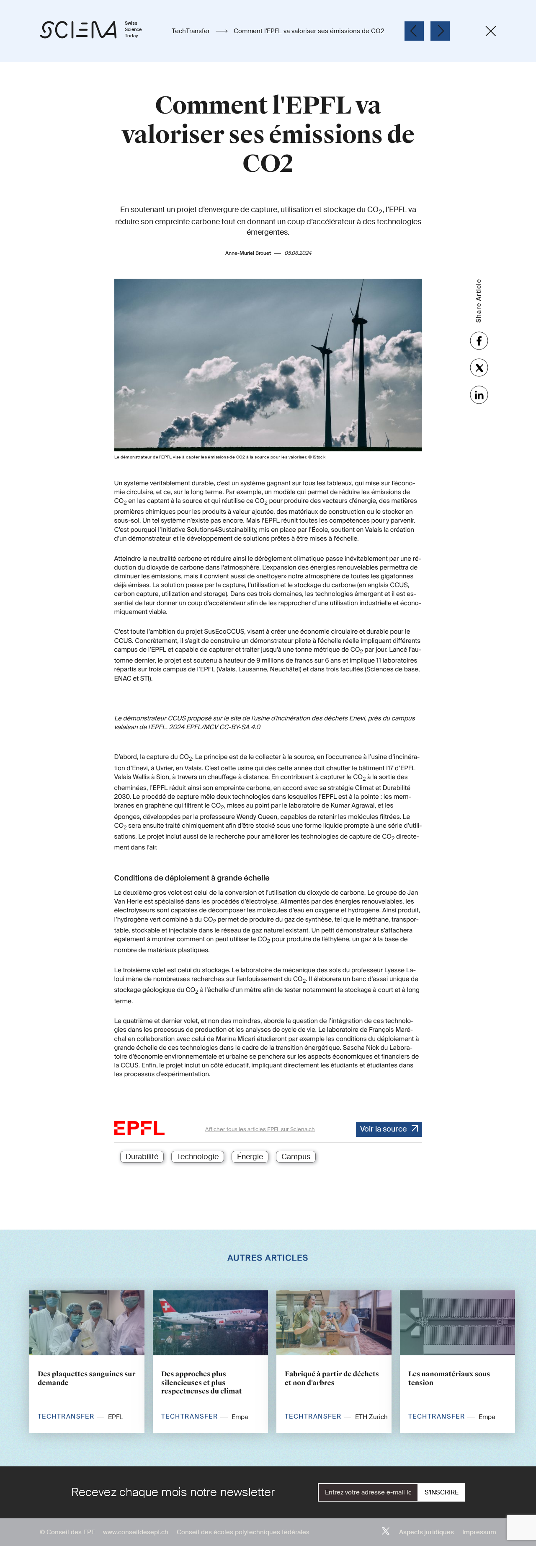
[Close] (490, 31)
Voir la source (383, 1129)
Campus (295, 1157)
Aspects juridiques (426, 1532)
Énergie (250, 1157)
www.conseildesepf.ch (135, 1532)
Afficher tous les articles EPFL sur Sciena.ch (260, 1129)
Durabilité (142, 1157)
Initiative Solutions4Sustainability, (209, 530)
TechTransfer (191, 31)
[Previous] (414, 31)
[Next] (440, 31)
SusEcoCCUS (224, 631)
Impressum (479, 1532)
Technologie (198, 1157)
